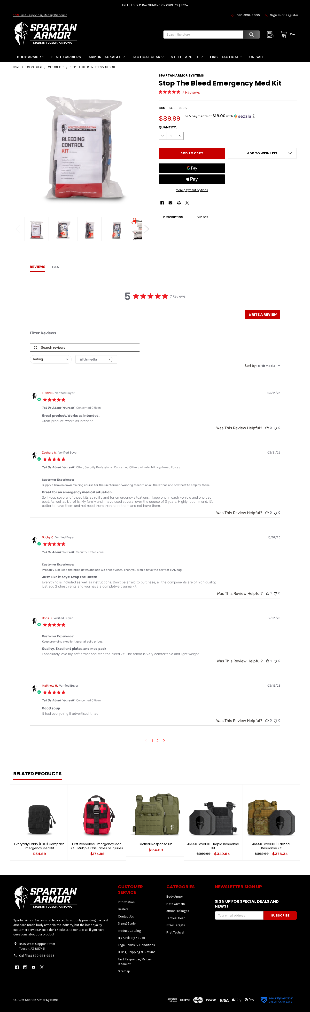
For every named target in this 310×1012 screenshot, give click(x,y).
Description (173, 217)
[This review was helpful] (267, 427)
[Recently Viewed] (271, 34)
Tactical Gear (146, 57)
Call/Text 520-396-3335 (36, 955)
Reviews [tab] (37, 267)
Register (292, 15)
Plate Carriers (66, 57)
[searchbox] (85, 348)
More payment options (192, 190)
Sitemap (124, 971)
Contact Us (126, 916)
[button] (220, 116)
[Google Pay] (192, 168)
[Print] (178, 202)
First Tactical (224, 57)
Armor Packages (105, 57)
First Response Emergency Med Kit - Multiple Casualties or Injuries (97, 846)
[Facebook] (162, 202)
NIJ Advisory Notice (131, 938)
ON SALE (256, 57)
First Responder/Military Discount (40, 15)
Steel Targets (185, 57)
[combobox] (51, 359)
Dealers (123, 909)
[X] (187, 202)
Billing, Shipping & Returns (136, 952)
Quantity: (168, 127)
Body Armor (29, 57)
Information (126, 902)
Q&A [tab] (55, 267)
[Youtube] (33, 967)
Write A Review (263, 315)
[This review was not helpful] (275, 427)
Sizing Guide (127, 923)
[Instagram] (25, 967)
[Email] (170, 202)
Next (146, 228)
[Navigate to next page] (164, 741)
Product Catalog (129, 931)
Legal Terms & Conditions (136, 945)
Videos (202, 217)
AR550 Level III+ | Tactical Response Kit (271, 846)
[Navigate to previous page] (146, 741)
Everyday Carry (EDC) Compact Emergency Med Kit (39, 846)
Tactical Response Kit (155, 844)
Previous (18, 228)
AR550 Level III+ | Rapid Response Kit (213, 846)
